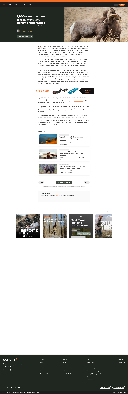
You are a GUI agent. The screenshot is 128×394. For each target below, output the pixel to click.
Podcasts (65, 371)
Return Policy (90, 362)
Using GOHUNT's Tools (68, 374)
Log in (116, 4)
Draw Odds (120, 365)
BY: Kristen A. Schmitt (26, 31)
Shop (88, 359)
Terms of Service (119, 392)
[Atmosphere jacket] (55, 226)
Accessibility (90, 379)
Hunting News (33, 11)
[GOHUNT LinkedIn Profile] (19, 387)
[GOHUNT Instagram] (8, 387)
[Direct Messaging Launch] (81, 226)
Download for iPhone (105, 387)
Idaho (78, 186)
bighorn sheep (66, 76)
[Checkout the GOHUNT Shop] (110, 4)
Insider (64, 362)
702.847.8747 (7, 363)
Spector (52, 122)
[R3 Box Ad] (107, 226)
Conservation (62, 186)
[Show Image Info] (126, 40)
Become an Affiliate (45, 374)
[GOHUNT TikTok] (15, 387)
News (82, 186)
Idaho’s (40, 46)
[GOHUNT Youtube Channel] (11, 387)
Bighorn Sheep (71, 186)
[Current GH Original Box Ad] (28, 226)
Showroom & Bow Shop (93, 371)
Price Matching (91, 368)
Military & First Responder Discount (96, 374)
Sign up (58, 195)
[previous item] (108, 212)
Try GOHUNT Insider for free (25, 36)
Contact (42, 371)
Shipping (89, 365)
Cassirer (76, 106)
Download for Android (119, 387)
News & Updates (25, 11)
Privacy (114, 392)
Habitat (55, 186)
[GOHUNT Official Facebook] (4, 387)
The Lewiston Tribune (53, 56)
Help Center (120, 359)
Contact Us (7, 370)
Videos (64, 368)
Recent (18, 11)
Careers (42, 365)
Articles (64, 365)
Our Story (42, 362)
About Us (42, 359)
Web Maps (120, 371)
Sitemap (124, 392)
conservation (76, 72)
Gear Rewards (121, 362)
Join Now (122, 4)
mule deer (74, 76)
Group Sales (90, 377)
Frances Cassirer (78, 100)
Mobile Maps (121, 368)
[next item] (111, 212)
